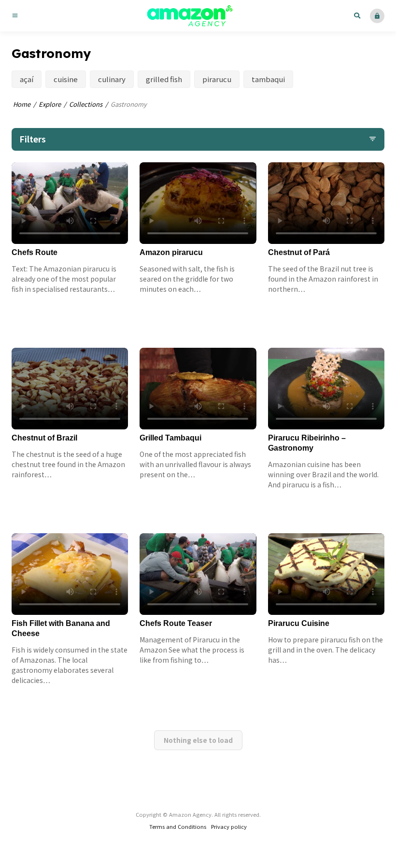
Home (21, 104)
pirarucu (216, 79)
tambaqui (268, 79)
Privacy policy (229, 826)
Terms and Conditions (177, 826)
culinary (112, 79)
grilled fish (164, 79)
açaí (26, 79)
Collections (85, 104)
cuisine (66, 79)
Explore (50, 104)
